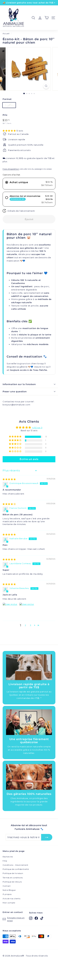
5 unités (9, 105)
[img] (9, 479)
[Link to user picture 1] (10, 610)
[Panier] (46, 17)
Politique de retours (12, 882)
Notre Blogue (9, 890)
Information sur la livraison (19, 384)
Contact (7, 886)
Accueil (6, 33)
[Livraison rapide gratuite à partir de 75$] (29, 667)
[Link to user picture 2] (26, 610)
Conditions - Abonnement (15, 865)
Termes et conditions (13, 877)
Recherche (8, 857)
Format (7, 99)
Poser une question (15, 391)
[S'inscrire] (46, 837)
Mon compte (9, 903)
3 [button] (30, 625)
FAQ (5, 861)
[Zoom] (46, 86)
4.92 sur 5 (37, 427)
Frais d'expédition (11, 169)
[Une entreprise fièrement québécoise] (29, 722)
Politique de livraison (13, 873)
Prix (5, 115)
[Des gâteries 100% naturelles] (29, 777)
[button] (9, 130)
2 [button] (25, 625)
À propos (7, 894)
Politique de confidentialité (16, 869)
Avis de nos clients (11, 898)
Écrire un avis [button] (29, 459)
